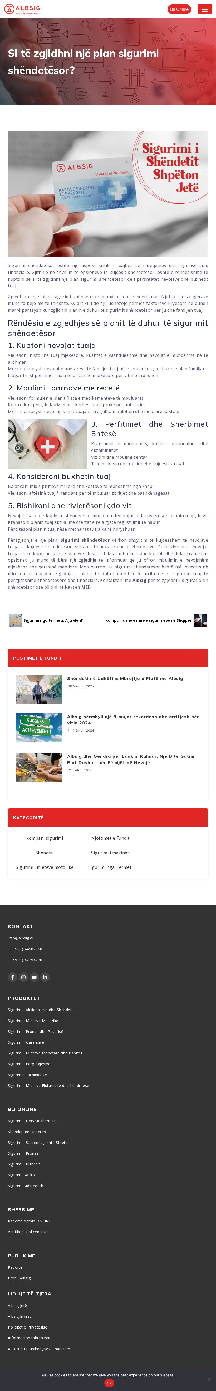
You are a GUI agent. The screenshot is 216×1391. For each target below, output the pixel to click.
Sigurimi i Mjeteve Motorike (33, 1020)
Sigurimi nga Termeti (110, 867)
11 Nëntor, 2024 (81, 730)
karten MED (78, 587)
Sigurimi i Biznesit (24, 1164)
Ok (109, 1383)
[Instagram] (23, 977)
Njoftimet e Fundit (110, 838)
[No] (209, 1379)
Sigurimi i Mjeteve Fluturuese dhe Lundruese (48, 1085)
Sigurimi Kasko (21, 1174)
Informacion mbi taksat (29, 1337)
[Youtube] (34, 977)
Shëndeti (45, 853)
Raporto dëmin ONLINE (29, 1221)
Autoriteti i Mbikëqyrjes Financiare (39, 1348)
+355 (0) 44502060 (25, 948)
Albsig (139, 580)
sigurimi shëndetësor (85, 540)
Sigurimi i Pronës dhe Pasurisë (35, 1031)
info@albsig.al (20, 937)
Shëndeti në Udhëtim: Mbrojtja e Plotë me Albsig (125, 678)
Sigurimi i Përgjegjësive (29, 1063)
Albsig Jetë (17, 1305)
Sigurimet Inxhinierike (27, 1074)
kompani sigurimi (44, 838)
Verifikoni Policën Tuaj (28, 1231)
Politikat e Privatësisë (27, 1327)
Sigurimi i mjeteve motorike (45, 867)
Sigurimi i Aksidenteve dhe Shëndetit (41, 1009)
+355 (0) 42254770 (25, 959)
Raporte (15, 1267)
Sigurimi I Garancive (26, 1042)
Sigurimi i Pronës (23, 1153)
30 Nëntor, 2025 (81, 686)
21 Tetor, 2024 (80, 770)
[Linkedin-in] (45, 977)
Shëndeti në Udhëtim (27, 1131)
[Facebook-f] (12, 977)
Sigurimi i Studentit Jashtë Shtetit (38, 1142)
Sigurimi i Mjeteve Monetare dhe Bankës (45, 1052)
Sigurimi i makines (110, 853)
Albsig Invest (19, 1316)
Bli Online (179, 9)
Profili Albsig (19, 1277)
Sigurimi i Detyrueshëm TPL (33, 1120)
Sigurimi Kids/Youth (25, 1185)
